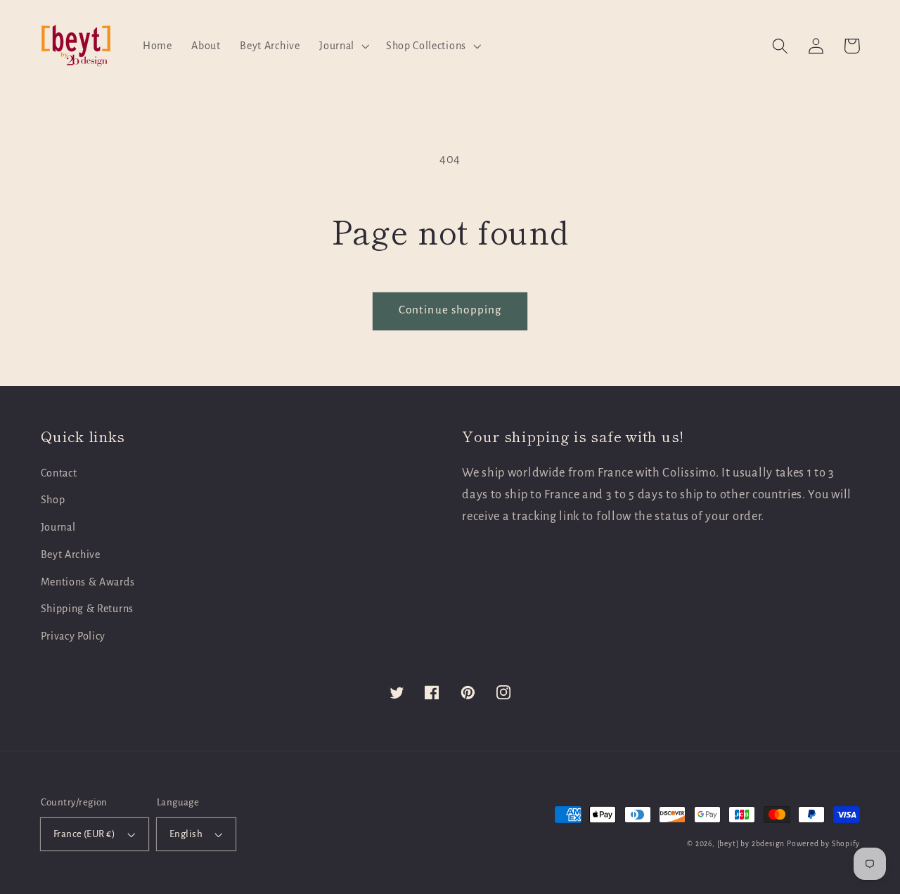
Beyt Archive (71, 554)
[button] (342, 46)
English (185, 834)
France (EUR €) (84, 834)
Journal (58, 527)
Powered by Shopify (823, 844)
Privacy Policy (73, 636)
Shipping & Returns (87, 608)
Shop (53, 499)
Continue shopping (450, 310)
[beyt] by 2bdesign (751, 844)
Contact (59, 473)
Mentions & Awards (88, 582)
